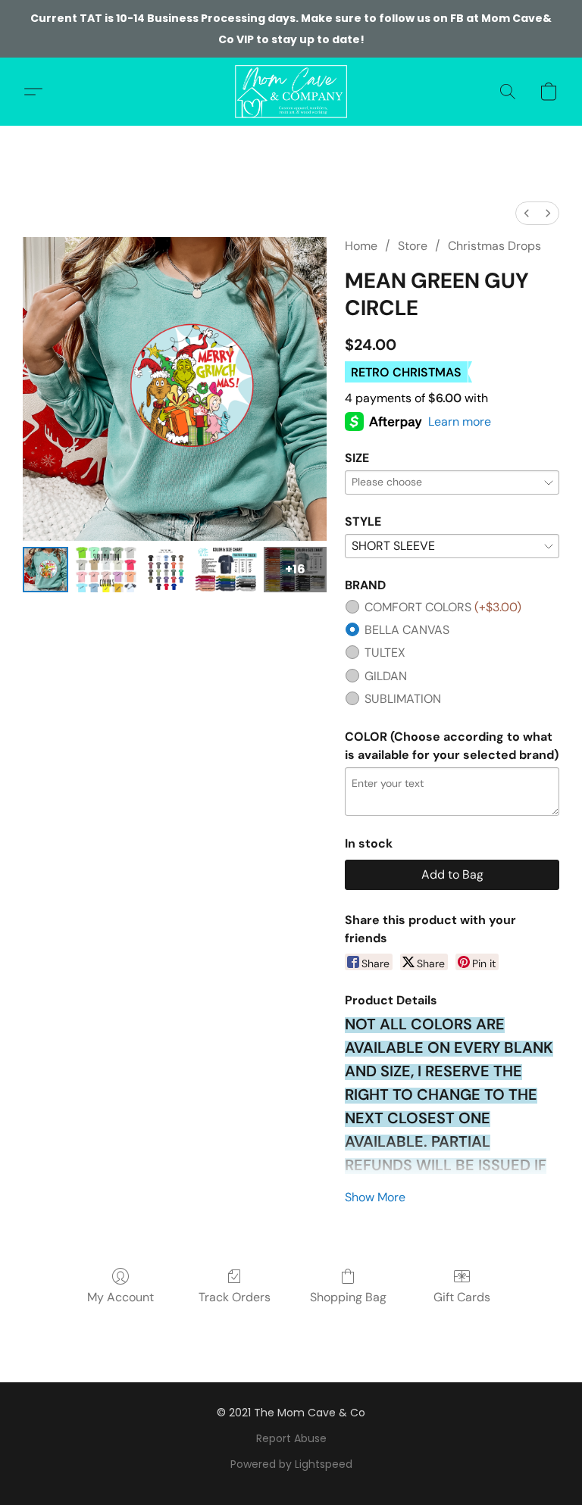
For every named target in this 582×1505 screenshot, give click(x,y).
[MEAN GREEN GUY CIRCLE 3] (226, 569)
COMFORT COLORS (443, 607)
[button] (290, 91)
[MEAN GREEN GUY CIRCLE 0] (45, 569)
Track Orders (235, 1297)
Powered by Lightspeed (291, 1464)
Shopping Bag (348, 1297)
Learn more (459, 421)
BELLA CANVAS (407, 630)
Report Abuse (291, 1438)
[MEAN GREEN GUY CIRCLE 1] (105, 569)
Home (361, 246)
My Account (120, 1297)
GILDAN (386, 676)
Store (412, 246)
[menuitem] (526, 213)
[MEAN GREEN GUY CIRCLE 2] (166, 569)
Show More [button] (375, 1197)
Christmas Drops (494, 246)
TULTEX (385, 652)
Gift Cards (461, 1297)
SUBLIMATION (403, 699)
